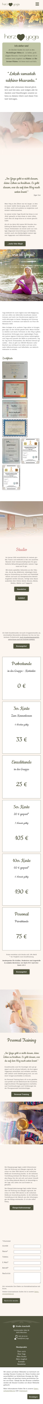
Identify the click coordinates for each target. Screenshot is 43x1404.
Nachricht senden (11, 1301)
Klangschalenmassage (21, 1207)
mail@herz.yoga (23, 1338)
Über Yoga (21, 1354)
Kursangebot (21, 646)
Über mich (21, 1351)
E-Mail (5, 1262)
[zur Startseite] (10, 4)
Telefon (5, 1257)
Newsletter (21, 589)
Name (5, 1251)
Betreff (5, 1268)
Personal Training (21, 1094)
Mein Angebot (21, 1359)
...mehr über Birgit (15, 243)
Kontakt (21, 1361)
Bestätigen (33, 1397)
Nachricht (6, 1273)
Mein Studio (21, 1356)
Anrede (5, 1246)
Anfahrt (21, 598)
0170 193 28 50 (22, 1336)
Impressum (23, 1391)
